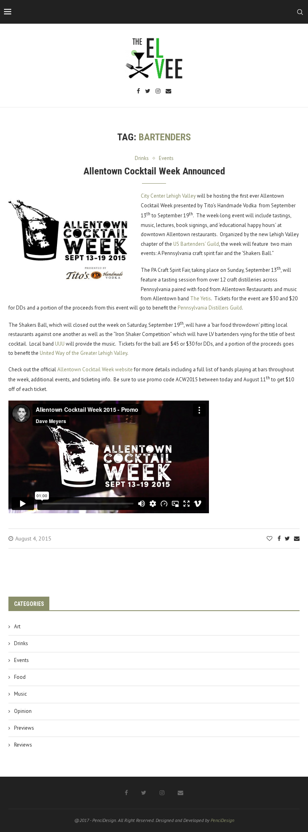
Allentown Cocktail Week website (95, 369)
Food (20, 677)
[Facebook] (138, 91)
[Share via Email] (297, 538)
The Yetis (200, 298)
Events (21, 660)
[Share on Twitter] (287, 538)
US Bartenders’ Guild (196, 244)
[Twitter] (147, 91)
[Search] (300, 12)
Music (20, 693)
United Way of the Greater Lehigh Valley (83, 353)
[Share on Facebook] (279, 538)
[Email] (168, 91)
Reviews (23, 744)
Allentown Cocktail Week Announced (154, 171)
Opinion (23, 711)
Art (17, 626)
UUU (60, 343)
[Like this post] (269, 538)
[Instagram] (158, 91)
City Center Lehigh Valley (168, 195)
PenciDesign (222, 820)
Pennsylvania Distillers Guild (210, 307)
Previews (24, 728)
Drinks (21, 643)
